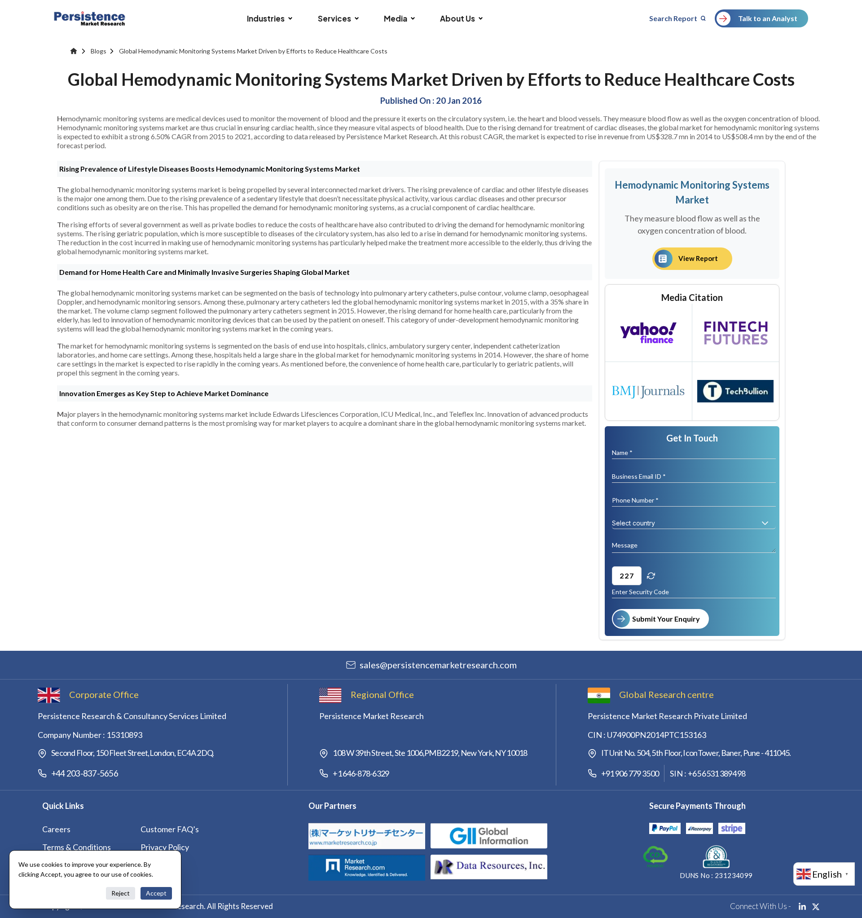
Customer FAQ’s (170, 829)
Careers (56, 829)
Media (395, 18)
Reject (120, 893)
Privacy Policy (165, 847)
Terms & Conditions (76, 847)
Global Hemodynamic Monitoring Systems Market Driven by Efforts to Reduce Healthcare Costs (253, 51)
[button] (765, 523)
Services (334, 18)
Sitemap (155, 865)
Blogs (98, 51)
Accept (156, 893)
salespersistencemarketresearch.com (438, 664)
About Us (457, 18)
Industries (266, 18)
